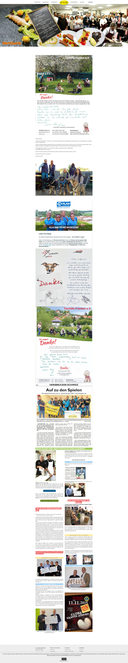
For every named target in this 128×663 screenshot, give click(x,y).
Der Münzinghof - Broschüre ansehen (49, 500)
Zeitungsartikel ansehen (49, 490)
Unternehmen (73, 2)
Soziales (90, 2)
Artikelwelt (37, 2)
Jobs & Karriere (52, 651)
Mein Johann (81, 649)
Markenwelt (46, 2)
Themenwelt (54, 2)
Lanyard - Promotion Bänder (69, 651)
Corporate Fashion (68, 649)
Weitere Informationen (64, 660)
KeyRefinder (81, 651)
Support (82, 2)
